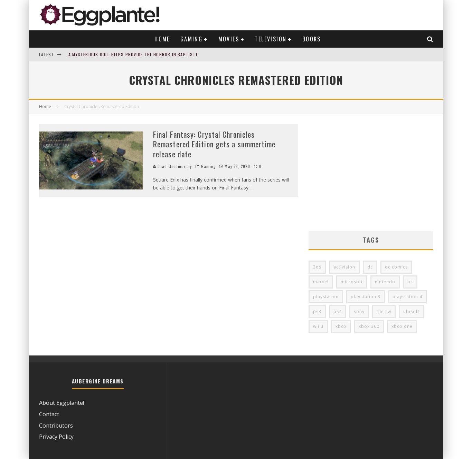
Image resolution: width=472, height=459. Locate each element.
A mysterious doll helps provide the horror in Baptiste (133, 54)
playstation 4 (407, 297)
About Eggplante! (61, 403)
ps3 (317, 311)
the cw (384, 311)
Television (270, 39)
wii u (318, 326)
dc (370, 267)
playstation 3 (365, 297)
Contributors (56, 425)
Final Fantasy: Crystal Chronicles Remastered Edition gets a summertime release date (214, 144)
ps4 (337, 311)
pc (410, 282)
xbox (341, 326)
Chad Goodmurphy (174, 166)
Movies (228, 39)
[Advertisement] (371, 172)
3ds (317, 267)
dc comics (396, 267)
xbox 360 (369, 326)
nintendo (385, 282)
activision (344, 267)
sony (359, 311)
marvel (321, 282)
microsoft (352, 282)
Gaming (191, 39)
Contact (49, 414)
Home (162, 39)
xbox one (402, 326)
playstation (326, 297)
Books (311, 39)
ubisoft (411, 311)
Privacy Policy (56, 436)
